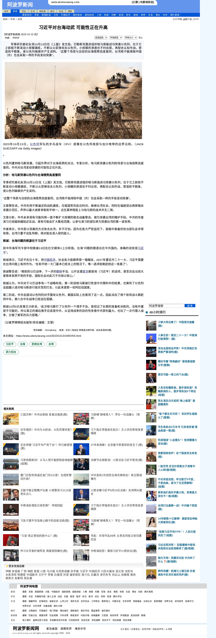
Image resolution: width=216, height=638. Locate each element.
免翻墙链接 (146, 2)
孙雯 (66, 574)
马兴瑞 (51, 571)
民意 (109, 596)
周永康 (28, 578)
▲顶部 (169, 629)
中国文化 (116, 601)
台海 (22, 344)
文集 (66, 596)
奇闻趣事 (95, 615)
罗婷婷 (15, 38)
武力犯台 (11, 352)
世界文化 (168, 601)
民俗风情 (135, 615)
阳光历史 (85, 620)
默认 (141, 37)
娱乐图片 (106, 610)
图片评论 (117, 596)
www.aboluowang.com (65, 2)
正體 (135, 2)
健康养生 (33, 601)
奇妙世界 (114, 615)
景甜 (36, 571)
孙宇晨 (75, 571)
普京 (85, 271)
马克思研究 (74, 620)
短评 (78, 596)
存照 (103, 596)
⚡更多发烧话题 (15, 566)
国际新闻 (77, 15)
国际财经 (89, 15)
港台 (158, 15)
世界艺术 (26, 606)
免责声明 (146, 629)
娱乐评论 (85, 610)
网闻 (106, 15)
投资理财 (158, 601)
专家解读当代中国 (58, 620)
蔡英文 (10, 578)
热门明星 (53, 610)
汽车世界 (64, 615)
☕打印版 (177, 19)
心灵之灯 (64, 601)
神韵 (30, 571)
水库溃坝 (11, 574)
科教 (113, 15)
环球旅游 (124, 615)
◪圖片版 (187, 19)
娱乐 (52, 11)
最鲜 (24, 615)
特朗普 (21, 574)
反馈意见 (135, 629)
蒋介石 (86, 574)
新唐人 (69, 330)
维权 (135, 15)
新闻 (15, 11)
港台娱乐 (64, 610)
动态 (60, 596)
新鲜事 (42, 11)
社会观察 (53, 615)
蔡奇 (133, 574)
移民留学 (74, 615)
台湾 (51, 344)
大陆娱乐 (33, 610)
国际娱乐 (74, 610)
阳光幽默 (96, 620)
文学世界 (37, 606)
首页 (6, 11)
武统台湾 (37, 344)
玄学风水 (85, 601)
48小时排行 (157, 312)
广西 (24, 571)
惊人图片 (26, 620)
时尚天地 (85, 615)
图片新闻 (148, 592)
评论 (24, 11)
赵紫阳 (19, 578)
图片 (174, 15)
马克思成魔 (63, 571)
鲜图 (143, 615)
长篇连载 (47, 606)
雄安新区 (75, 574)
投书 (91, 596)
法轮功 (129, 571)
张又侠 (120, 571)
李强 (50, 574)
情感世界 (43, 615)
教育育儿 (106, 601)
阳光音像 (127, 620)
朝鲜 (59, 271)
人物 (99, 15)
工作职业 (95, 601)
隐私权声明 (158, 629)
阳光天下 (106, 620)
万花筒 (105, 615)
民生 (128, 15)
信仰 (165, 15)
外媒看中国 (40, 596)
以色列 (35, 144)
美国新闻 (46, 15)
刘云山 (116, 574)
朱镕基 (16, 571)
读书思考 (179, 601)
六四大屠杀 (108, 571)
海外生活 (74, 601)
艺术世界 (127, 601)
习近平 (10, 344)
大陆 (56, 15)
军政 (36, 15)
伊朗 (8, 571)
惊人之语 (51, 596)
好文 (84, 596)
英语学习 (189, 601)
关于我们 (124, 629)
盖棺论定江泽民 (40, 620)
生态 (150, 15)
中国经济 (65, 15)
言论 (31, 596)
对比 (97, 596)
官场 (121, 15)
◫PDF (196, 19)
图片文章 (58, 606)
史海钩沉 (43, 601)
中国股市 (32, 574)
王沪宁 (43, 574)
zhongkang (51, 330)
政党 (72, 596)
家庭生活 (53, 601)
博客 (70, 11)
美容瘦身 (137, 601)
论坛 (61, 11)
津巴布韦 (105, 574)
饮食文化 (33, 615)
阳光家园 (117, 620)
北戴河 (95, 574)
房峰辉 (125, 574)
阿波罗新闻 (20, 5)
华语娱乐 (43, 610)
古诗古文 (147, 601)
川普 (43, 571)
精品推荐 (95, 610)
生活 (33, 11)
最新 (26, 15)
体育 (143, 15)
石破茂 (58, 574)
